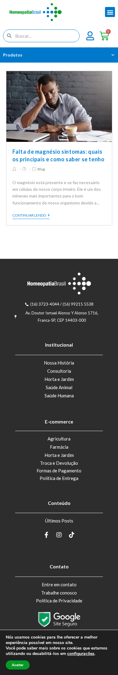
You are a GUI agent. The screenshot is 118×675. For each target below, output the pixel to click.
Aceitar (18, 665)
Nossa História (59, 362)
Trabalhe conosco (59, 592)
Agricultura (59, 438)
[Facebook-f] (46, 535)
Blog (41, 169)
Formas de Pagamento (59, 470)
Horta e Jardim (59, 379)
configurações (80, 653)
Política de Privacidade (59, 600)
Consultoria (59, 371)
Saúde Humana (59, 395)
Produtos (12, 54)
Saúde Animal (59, 387)
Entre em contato (59, 584)
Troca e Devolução (59, 463)
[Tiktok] (72, 535)
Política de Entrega (59, 478)
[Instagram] (59, 535)
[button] (110, 12)
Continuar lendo (29, 215)
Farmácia (59, 447)
